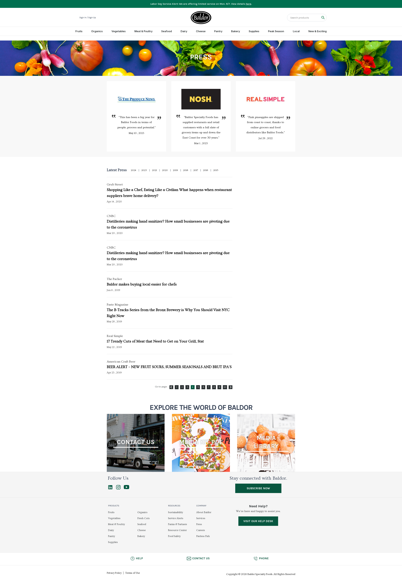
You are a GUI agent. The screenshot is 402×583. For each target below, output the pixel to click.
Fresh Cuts (143, 518)
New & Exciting (317, 31)
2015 (215, 170)
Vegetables (118, 31)
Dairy (184, 31)
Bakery (235, 31)
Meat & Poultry (143, 31)
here (248, 3)
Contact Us (201, 558)
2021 (154, 170)
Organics (97, 31)
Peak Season (276, 31)
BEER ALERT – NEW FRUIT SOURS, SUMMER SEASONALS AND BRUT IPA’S (169, 367)
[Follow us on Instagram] (118, 488)
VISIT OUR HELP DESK (258, 521)
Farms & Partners (177, 524)
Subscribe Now (258, 488)
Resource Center (177, 530)
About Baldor (203, 512)
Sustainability (175, 512)
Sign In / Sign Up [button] (87, 17)
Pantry (218, 31)
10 (225, 387)
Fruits (78, 31)
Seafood (166, 31)
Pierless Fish (203, 536)
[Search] (323, 17)
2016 (205, 170)
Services (200, 518)
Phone (264, 558)
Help (139, 558)
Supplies (254, 31)
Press (199, 524)
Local (296, 31)
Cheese (201, 31)
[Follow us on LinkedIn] (110, 488)
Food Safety (174, 536)
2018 (185, 170)
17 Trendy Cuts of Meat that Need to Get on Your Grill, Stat (155, 341)
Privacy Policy (114, 573)
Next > (230, 387)
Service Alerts (175, 518)
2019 (175, 170)
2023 (144, 170)
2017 (195, 170)
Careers (200, 530)
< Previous (171, 387)
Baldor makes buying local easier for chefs (142, 284)
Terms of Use (132, 573)
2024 (133, 170)
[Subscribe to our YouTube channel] (126, 488)
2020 (165, 170)
